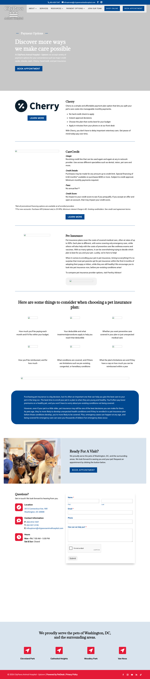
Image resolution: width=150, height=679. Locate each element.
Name (71, 497)
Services (44, 8)
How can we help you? (77, 527)
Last (102, 504)
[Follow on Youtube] (132, 674)
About (32, 8)
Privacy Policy (72, 674)
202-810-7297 (55, 2)
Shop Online (112, 8)
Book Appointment (134, 8)
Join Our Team (95, 8)
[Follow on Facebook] (123, 674)
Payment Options (74, 8)
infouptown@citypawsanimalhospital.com (44, 528)
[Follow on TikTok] (141, 674)
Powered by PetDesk (55, 674)
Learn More (37, 118)
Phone (70, 518)
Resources (56, 8)
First (69, 504)
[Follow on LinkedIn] (136, 674)
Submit (73, 558)
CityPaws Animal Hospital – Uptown (32, 54)
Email (71, 509)
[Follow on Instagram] (127, 674)
